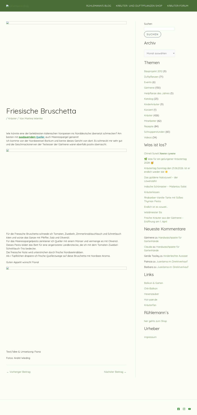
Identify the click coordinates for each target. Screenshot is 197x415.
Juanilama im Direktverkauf (171, 261)
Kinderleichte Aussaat (175, 255)
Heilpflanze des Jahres (157, 93)
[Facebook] (178, 409)
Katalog (148, 98)
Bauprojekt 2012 (153, 71)
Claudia (148, 246)
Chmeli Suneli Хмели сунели (160, 153)
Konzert (148, 109)
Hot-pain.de (150, 299)
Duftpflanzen (151, 76)
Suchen (148, 23)
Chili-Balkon (150, 288)
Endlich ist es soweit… (156, 206)
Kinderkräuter (152, 104)
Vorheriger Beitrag (18, 372)
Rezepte (148, 126)
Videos (148, 137)
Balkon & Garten (153, 282)
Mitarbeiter (150, 120)
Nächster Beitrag (115, 372)
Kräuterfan (150, 305)
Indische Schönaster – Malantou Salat (165, 186)
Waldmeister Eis (153, 212)
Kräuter (12, 118)
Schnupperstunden (154, 131)
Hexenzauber (151, 293)
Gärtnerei (149, 87)
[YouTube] (189, 409)
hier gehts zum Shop (155, 321)
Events (148, 82)
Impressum (150, 337)
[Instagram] (184, 409)
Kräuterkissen (152, 192)
